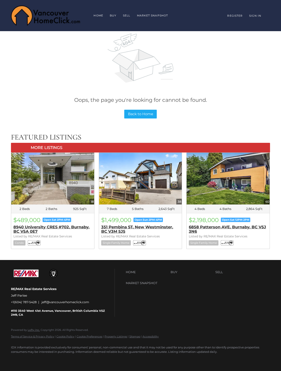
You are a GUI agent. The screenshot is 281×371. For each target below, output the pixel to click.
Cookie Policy (65, 336)
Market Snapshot (152, 15)
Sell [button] (126, 15)
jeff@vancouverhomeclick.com (65, 302)
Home (98, 15)
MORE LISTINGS (46, 147)
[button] (147, 272)
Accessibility (150, 336)
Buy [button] (113, 15)
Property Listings (115, 336)
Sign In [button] (255, 15)
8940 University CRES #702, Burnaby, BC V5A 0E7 (51, 229)
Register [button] (235, 15)
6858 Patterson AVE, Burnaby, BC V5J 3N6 (227, 229)
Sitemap (134, 336)
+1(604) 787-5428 (24, 302)
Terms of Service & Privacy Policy (32, 336)
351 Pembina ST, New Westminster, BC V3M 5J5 (137, 229)
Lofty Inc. (34, 330)
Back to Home (140, 114)
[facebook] (16, 359)
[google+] (29, 359)
